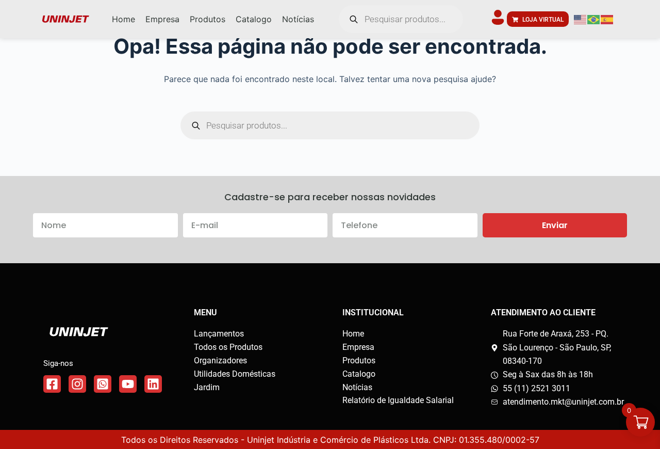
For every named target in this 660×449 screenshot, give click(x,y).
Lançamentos (219, 334)
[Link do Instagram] (77, 384)
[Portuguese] (594, 19)
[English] (580, 19)
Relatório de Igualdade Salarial (398, 400)
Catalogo (358, 374)
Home (353, 334)
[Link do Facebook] (52, 384)
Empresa (358, 347)
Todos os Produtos (228, 347)
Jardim (207, 387)
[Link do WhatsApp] (102, 384)
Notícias (357, 387)
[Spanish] (607, 19)
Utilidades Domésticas (234, 374)
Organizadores (220, 360)
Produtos (358, 360)
